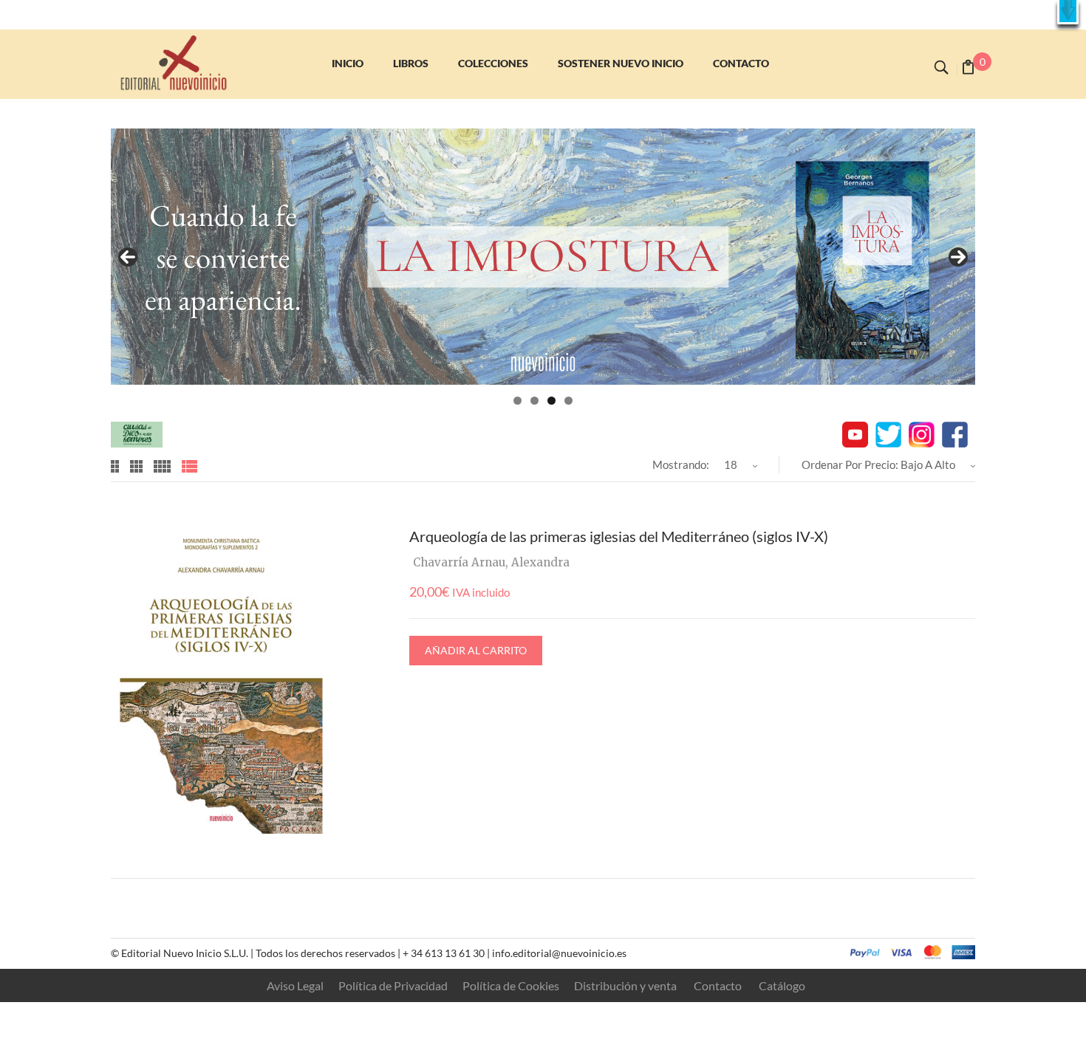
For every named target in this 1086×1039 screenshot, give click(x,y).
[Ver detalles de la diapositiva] (543, 256)
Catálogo (782, 985)
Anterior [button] (127, 257)
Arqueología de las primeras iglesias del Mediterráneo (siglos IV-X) (618, 536)
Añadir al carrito (476, 650)
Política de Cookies (510, 985)
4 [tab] (568, 401)
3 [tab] (551, 401)
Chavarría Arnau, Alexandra (491, 562)
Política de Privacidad (393, 985)
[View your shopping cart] (968, 68)
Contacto (718, 985)
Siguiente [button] (958, 257)
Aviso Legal (295, 985)
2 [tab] (534, 401)
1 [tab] (517, 401)
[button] (1068, 12)
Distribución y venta (625, 985)
